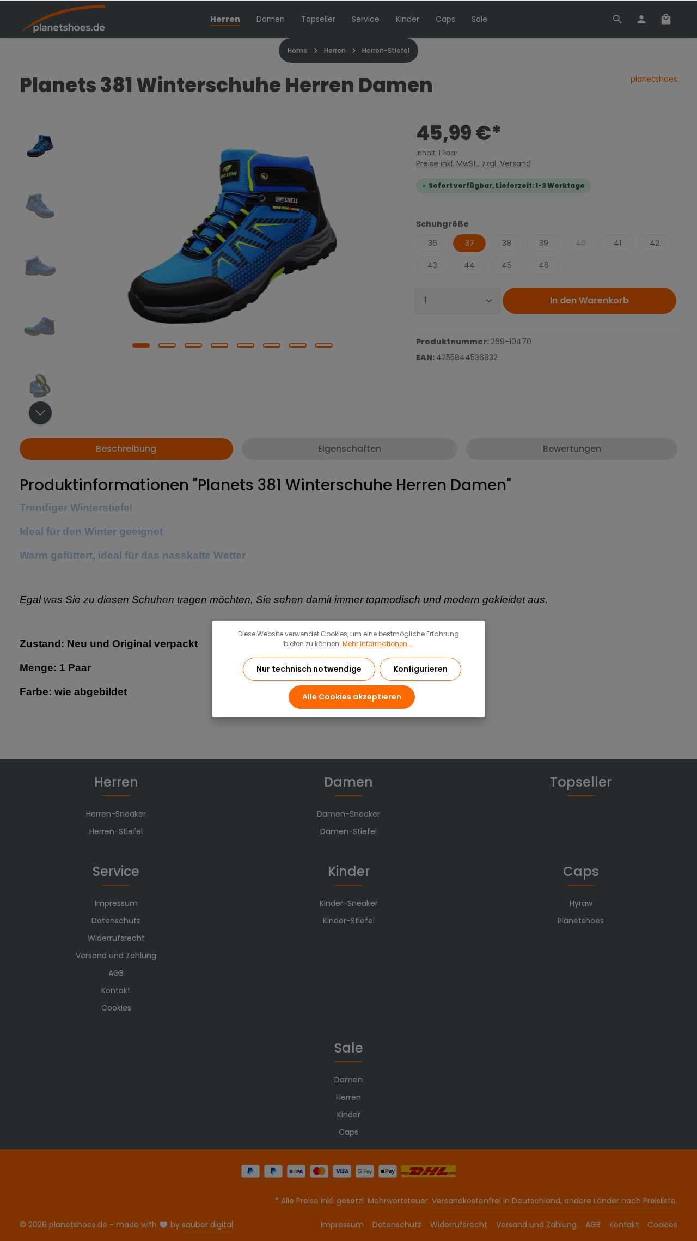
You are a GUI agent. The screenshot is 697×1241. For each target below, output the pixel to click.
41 (617, 243)
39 (543, 243)
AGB (116, 973)
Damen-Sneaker (348, 813)
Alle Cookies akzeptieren (351, 696)
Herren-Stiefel (116, 831)
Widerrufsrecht (116, 938)
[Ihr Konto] (641, 19)
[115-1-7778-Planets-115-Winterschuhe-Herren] (232, 236)
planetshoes (654, 79)
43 (432, 265)
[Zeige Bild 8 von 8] (324, 345)
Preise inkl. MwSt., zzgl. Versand (473, 163)
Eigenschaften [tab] (349, 448)
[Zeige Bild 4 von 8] (219, 345)
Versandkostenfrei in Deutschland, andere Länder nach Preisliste (554, 1200)
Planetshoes (581, 920)
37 (469, 243)
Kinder (349, 871)
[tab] (126, 449)
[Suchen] (617, 19)
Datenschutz (115, 920)
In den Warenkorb (589, 300)
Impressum (116, 903)
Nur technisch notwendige (309, 669)
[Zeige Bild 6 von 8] (271, 345)
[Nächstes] (40, 413)
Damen (348, 782)
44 (469, 265)
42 (654, 243)
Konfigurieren (420, 669)
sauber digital (207, 1224)
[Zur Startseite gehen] (62, 19)
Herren (116, 782)
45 (506, 265)
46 (544, 265)
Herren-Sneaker (116, 813)
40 (581, 243)
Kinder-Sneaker (349, 903)
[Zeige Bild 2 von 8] (167, 345)
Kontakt (116, 990)
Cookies (116, 1007)
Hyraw (581, 903)
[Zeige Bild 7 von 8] (298, 345)
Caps (581, 871)
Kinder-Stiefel (349, 920)
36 (432, 243)
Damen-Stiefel (348, 831)
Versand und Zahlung (116, 955)
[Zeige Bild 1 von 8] (141, 345)
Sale (348, 1048)
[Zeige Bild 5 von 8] (245, 345)
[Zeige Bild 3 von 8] (193, 345)
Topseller (581, 782)
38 (506, 243)
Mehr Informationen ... (378, 643)
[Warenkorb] (666, 19)
